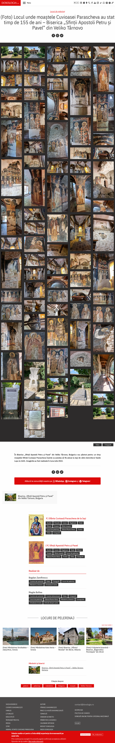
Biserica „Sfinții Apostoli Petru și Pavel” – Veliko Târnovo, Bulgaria (63, 668)
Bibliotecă (10, 717)
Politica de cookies (82, 713)
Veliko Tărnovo (86, 686)
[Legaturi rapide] (112, 2)
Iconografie (80, 599)
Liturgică (9, 714)
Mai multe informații (35, 741)
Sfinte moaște (66, 526)
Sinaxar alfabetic (47, 717)
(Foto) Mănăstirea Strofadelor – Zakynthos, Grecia (15, 648)
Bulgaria (61, 686)
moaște (72, 686)
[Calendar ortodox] (81, 3)
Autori (42, 704)
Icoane (56, 526)
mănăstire (49, 686)
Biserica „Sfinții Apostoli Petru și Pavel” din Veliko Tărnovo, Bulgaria (35, 497)
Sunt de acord (85, 734)
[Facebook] (92, 3)
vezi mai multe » (107, 625)
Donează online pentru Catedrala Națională (92, 716)
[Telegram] (110, 3)
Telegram (86, 481)
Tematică (43, 714)
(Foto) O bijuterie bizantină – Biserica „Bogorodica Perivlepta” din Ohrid (98, 649)
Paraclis (57, 523)
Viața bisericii (11, 704)
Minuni (49, 526)
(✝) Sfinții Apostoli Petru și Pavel (62, 545)
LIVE (77, 3)
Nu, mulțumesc (97, 734)
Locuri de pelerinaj (57, 11)
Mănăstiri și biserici (36, 585)
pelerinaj (37, 686)
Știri (8, 726)
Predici (80, 529)
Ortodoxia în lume (51, 585)
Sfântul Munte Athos (68, 529)
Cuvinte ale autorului (36, 581)
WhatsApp (59, 481)
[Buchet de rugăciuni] (87, 3)
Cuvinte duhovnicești (53, 596)
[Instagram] (98, 3)
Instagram (72, 481)
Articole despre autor (51, 603)
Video (97, 445)
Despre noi (79, 710)
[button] (27, 3)
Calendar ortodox (47, 723)
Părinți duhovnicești (48, 707)
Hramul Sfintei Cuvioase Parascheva (20, 729)
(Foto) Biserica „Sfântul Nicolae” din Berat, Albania (69, 648)
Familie (8, 711)
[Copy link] (61, 35)
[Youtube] (95, 3)
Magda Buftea (35, 592)
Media (8, 723)
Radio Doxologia (46, 729)
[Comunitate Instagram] (106, 3)
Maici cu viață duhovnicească (51, 711)
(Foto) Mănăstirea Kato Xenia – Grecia (43, 648)
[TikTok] (101, 3)
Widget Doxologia (47, 726)
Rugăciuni (73, 523)
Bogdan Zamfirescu (38, 577)
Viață (80, 523)
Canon (65, 523)
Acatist (49, 523)
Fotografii (108, 445)
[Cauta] (89, 2)
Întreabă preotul (12, 720)
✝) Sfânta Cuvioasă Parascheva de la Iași (66, 518)
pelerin (25, 686)
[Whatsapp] (57, 35)
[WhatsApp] (104, 3)
